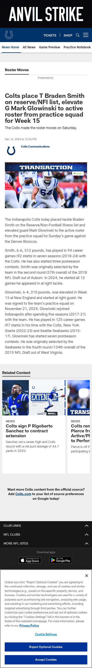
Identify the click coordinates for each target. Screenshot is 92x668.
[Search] (77, 35)
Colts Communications (35, 146)
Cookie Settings (46, 634)
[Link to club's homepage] (9, 33)
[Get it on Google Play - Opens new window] (60, 562)
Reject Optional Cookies (46, 647)
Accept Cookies (46, 659)
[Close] (87, 576)
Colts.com (23, 494)
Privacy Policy (29, 625)
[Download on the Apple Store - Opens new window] (29, 561)
